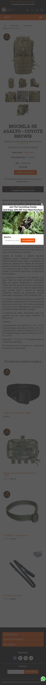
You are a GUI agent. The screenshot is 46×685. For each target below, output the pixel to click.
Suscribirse (28, 240)
